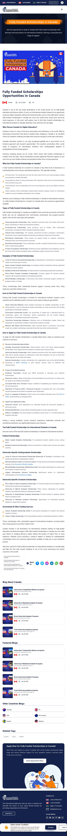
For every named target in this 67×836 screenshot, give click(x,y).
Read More (8, 813)
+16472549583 (26, 2)
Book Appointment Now (34, 761)
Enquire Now (53, 2)
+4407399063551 (11, 2)
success (6, 736)
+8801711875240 (56, 806)
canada (21, 736)
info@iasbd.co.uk (56, 809)
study (13, 736)
